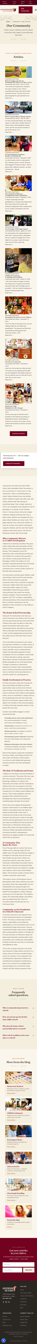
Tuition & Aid (6, 1319)
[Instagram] (6, 1302)
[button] (3, 1340)
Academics (23, 1299)
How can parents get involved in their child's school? (15, 1018)
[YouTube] (9, 1302)
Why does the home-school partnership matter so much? (14, 1027)
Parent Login (14, 2)
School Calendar (5, 2)
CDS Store (30, 2)
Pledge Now (23, 2)
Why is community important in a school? (15, 1009)
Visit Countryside (25, 10)
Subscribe (28, 1270)
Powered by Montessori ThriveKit (18, 1341)
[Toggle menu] (36, 10)
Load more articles (18, 434)
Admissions (23, 1302)
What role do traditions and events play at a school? (16, 1036)
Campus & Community (13, 463)
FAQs (4, 1322)
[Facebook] (3, 1302)
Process (5, 1316)
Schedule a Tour (7, 1325)
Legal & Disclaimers (18, 1336)
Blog (8, 21)
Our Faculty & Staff (25, 1293)
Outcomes (23, 1305)
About (22, 1290)
